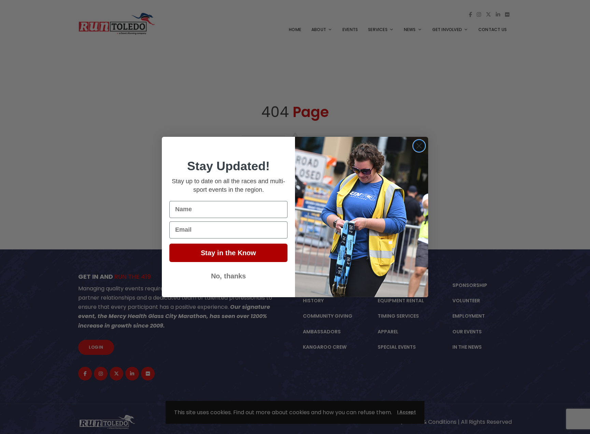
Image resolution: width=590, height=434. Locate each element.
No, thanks (228, 276)
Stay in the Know (228, 253)
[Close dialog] (419, 146)
